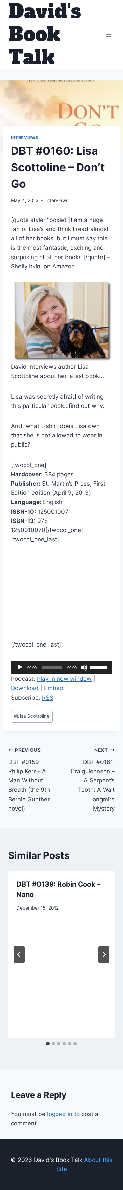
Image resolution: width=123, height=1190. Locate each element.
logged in (59, 1114)
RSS (47, 697)
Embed (54, 688)
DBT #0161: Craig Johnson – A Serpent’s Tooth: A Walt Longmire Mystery (93, 779)
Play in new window (64, 678)
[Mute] (84, 667)
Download (25, 688)
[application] (61, 667)
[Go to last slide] (19, 954)
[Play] (19, 667)
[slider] (99, 667)
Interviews (24, 137)
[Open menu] (108, 34)
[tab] (48, 1043)
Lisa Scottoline (32, 716)
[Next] (103, 954)
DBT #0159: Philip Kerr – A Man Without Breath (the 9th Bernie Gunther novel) (29, 779)
